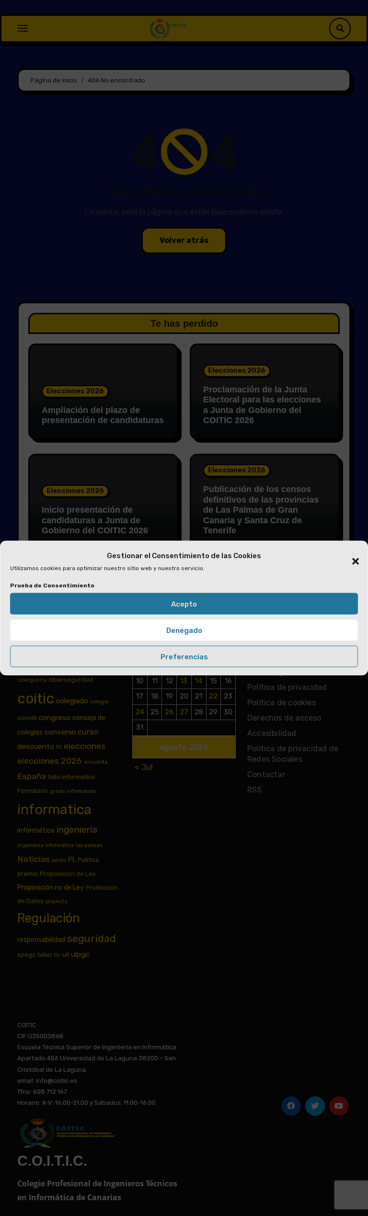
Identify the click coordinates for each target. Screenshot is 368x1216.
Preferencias (184, 656)
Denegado (184, 630)
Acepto (184, 603)
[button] (351, 556)
